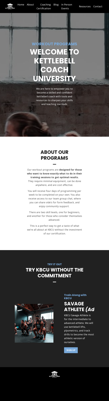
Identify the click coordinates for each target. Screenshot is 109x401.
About (30, 4)
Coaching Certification (44, 6)
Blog (56, 4)
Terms (49, 382)
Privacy (59, 382)
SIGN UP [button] (70, 350)
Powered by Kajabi (55, 394)
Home (20, 4)
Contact (97, 6)
